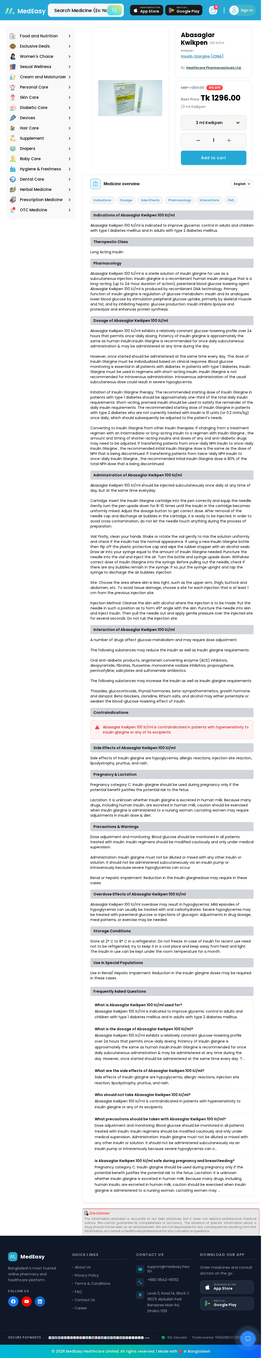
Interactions (209, 200)
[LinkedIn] (40, 1317)
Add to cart (211, 157)
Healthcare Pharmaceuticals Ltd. (212, 67)
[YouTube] (26, 1317)
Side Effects (150, 200)
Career (80, 1324)
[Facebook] (13, 1317)
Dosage (126, 200)
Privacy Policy (86, 1291)
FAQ (231, 200)
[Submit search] (111, 10)
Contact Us (84, 1316)
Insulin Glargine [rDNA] (200, 56)
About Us (82, 1283)
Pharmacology (179, 200)
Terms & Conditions (91, 1299)
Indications (102, 200)
